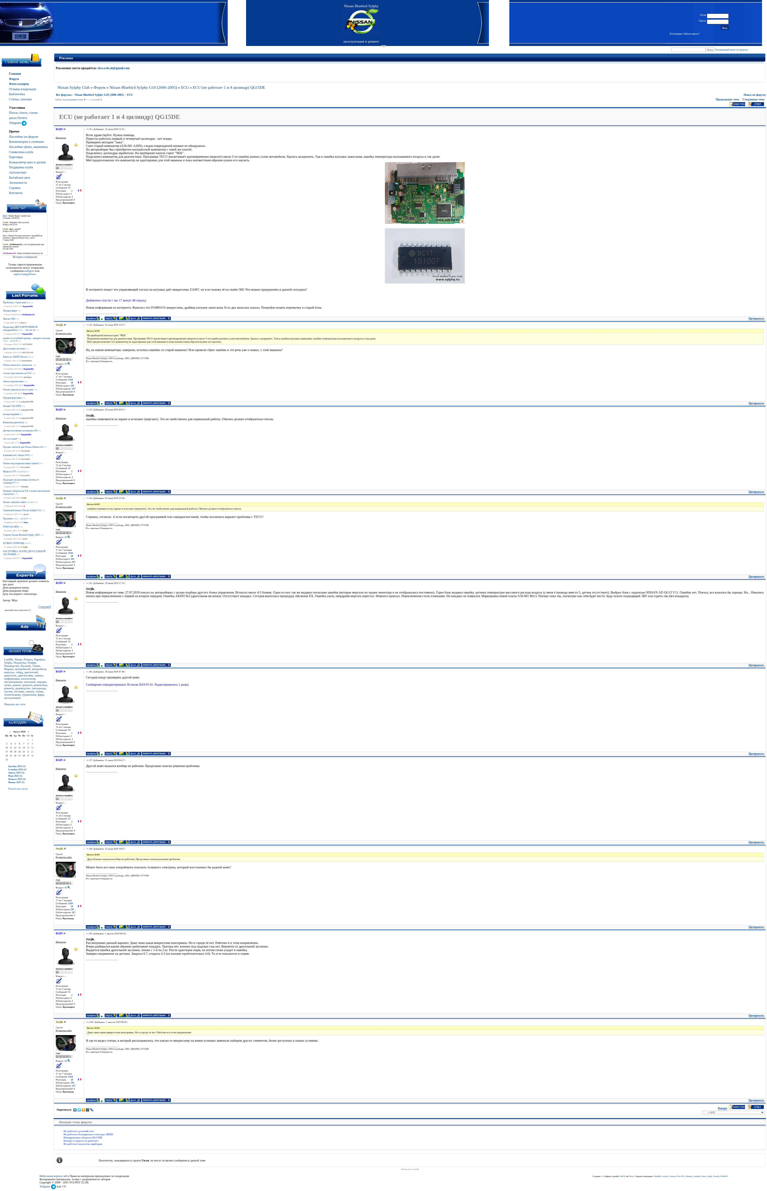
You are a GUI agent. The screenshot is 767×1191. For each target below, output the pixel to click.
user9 (25, 539)
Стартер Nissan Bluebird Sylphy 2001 (21, 535)
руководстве (23, 688)
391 (34, 330)
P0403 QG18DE (11, 526)
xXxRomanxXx (28, 314)
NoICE (622, 1176)
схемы (39, 691)
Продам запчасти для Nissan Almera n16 (23, 447)
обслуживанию (13, 681)
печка (7, 685)
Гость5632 (25, 451)
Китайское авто (19, 177)
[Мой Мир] (87, 1109)
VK (64, 1186)
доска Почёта (18, 118)
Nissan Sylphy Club (74, 87)
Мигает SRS (9, 318)
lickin (703, 1176)
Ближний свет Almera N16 (16, 455)
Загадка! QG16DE (12, 406)
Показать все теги (15, 704)
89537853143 (27, 352)
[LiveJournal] (92, 1109)
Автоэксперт (18, 172)
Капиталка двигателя (13, 422)
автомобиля (39, 669)
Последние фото (20, 147)
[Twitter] (79, 1109)
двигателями (25, 675)
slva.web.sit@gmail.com (113, 68)
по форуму (742, 49)
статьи (33, 112)
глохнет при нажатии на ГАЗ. (17, 373)
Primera (28, 659)
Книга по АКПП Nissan (15, 356)
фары (41, 694)
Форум (14, 79)
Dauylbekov (27, 361)
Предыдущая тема (727, 99)
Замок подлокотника (13, 381)
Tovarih (716, 1176)
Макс (26, 522)
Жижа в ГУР (9, 471)
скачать (30, 691)
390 (30, 330)
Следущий (44, 606)
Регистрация (676, 33)
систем (8, 691)
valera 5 (23, 323)
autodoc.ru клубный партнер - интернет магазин (26, 338)
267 (74, 389)
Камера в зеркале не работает (81, 1140)
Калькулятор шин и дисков (27, 162)
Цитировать (756, 318)
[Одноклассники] (83, 1109)
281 (72, 386)
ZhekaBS (657, 1176)
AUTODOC (28, 344)
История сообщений (25, 256)
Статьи (14, 99)
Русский (26, 665)
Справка (15, 188)
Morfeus (689, 1176)
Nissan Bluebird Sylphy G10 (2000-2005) (143, 87)
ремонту (9, 688)
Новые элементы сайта (14, 502)
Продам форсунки (12, 397)
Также (36, 665)
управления (29, 694)
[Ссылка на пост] (86, 129)
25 (22, 519)
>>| (31, 302)
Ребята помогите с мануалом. (18, 365)
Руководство (11, 665)
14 (16, 341)
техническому (12, 694)
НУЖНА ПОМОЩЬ (13, 543)
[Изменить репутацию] (79, 191)
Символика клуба (21, 152)
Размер (32, 662)
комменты (41, 147)
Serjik (24, 498)
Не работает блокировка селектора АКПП (88, 1134)
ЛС (30, 610)
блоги (23, 112)
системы (19, 691)
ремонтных (40, 685)
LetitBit (8, 659)
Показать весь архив (18, 788)
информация (11, 678)
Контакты (15, 193)
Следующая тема (753, 99)
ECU (185, 87)
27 (27, 519)
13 (14, 341)
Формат (8, 669)
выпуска (9, 672)
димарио (28, 377)
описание (29, 681)
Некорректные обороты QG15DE (83, 1137)
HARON (723, 1176)
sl (24, 506)
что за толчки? (10, 438)
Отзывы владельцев (22, 89)
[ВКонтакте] (75, 1109)
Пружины (8, 518)
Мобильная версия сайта (54, 1176)
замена (39, 675)
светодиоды (39, 688)
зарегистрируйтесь (24, 274)
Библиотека (17, 94)
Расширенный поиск (725, 49)
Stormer (672, 1176)
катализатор (28, 678)
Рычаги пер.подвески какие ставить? (21, 463)
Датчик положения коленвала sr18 (20, 430)
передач (41, 681)
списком (26, 99)
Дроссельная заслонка (14, 348)
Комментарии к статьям (26, 141)
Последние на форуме (23, 136)
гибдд (19, 672)
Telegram (15, 123)
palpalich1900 (27, 402)
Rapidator (39, 659)
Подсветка (20, 662)
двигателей (31, 672)
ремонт (17, 685)
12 (11, 341)
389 (26, 330)
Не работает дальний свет (79, 1131)
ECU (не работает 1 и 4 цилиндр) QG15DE (229, 87)
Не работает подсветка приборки (83, 1143)
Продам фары (10, 310)
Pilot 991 (680, 1176)
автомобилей (22, 669)
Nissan (18, 659)
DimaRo (24, 487)
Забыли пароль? (691, 33)
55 (69, 188)
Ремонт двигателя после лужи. (18, 389)
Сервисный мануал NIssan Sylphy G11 (22, 510)
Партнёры (16, 157)
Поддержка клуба (21, 167)
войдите (29, 270)
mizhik (665, 1176)
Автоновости (18, 182)
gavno (26, 514)
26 (24, 519)
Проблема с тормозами (14, 302)
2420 (70, 380)
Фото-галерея (19, 84)
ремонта (27, 685)
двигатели (10, 675)
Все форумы (64, 94)
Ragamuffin (28, 306)
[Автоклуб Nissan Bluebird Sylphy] (361, 21)
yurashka (696, 1176)
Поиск (13, 112)
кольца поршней (11, 414)
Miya (631, 1176)
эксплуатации (12, 697)
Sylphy (8, 662)
